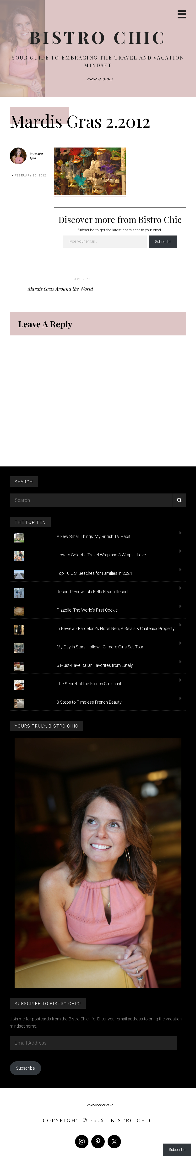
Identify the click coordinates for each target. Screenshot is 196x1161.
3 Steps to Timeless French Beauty (89, 702)
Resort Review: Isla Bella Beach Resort (92, 591)
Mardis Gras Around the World (60, 288)
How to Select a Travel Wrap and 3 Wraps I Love (101, 554)
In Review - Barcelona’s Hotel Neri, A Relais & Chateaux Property (116, 628)
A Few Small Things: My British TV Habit (94, 536)
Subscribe (163, 241)
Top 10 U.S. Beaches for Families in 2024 (94, 573)
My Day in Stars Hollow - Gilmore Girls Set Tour (100, 646)
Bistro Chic (98, 37)
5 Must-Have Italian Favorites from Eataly (95, 665)
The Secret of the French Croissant (89, 683)
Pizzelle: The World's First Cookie (87, 610)
